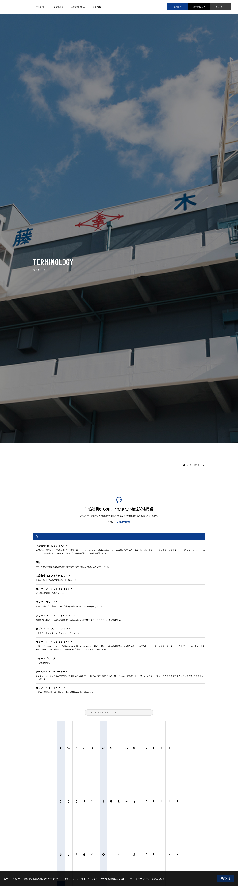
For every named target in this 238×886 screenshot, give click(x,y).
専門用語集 (194, 465)
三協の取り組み (78, 7)
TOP (184, 465)
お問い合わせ (199, 7)
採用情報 (178, 7)
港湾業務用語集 (123, 522)
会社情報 (97, 7)
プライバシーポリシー (138, 879)
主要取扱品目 (57, 7)
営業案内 (40, 7)
